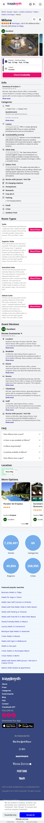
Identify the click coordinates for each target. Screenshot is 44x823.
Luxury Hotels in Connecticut (13, 626)
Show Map (9, 472)
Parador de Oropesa (13, 503)
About (4, 684)
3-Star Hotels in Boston (10, 636)
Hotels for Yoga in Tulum (11, 597)
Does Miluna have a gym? (14, 458)
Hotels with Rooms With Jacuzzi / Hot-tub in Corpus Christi (19, 661)
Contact (5, 704)
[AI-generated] (17, 127)
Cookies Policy (10, 822)
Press (4, 687)
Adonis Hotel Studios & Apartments (15, 668)
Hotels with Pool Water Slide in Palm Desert (19, 607)
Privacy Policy (20, 822)
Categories (6, 690)
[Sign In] (40, 4)
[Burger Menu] (3, 4)
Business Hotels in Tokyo (11, 592)
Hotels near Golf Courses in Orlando (16, 602)
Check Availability (22, 75)
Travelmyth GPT (8, 707)
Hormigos (16, 23)
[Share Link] (40, 19)
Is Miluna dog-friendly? (12, 446)
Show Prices (35, 230)
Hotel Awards (7, 694)
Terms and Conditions (31, 822)
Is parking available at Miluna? (15, 452)
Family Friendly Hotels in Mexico (14, 621)
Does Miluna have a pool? (14, 434)
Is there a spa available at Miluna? (17, 440)
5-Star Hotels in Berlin (10, 656)
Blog (4, 697)
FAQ (4, 700)
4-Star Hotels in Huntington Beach (15, 651)
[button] (22, 68)
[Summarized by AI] (15, 88)
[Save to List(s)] (34, 19)
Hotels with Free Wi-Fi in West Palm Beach (18, 617)
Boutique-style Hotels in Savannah (15, 631)
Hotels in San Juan (8, 646)
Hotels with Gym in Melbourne (13, 641)
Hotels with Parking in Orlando (14, 612)
